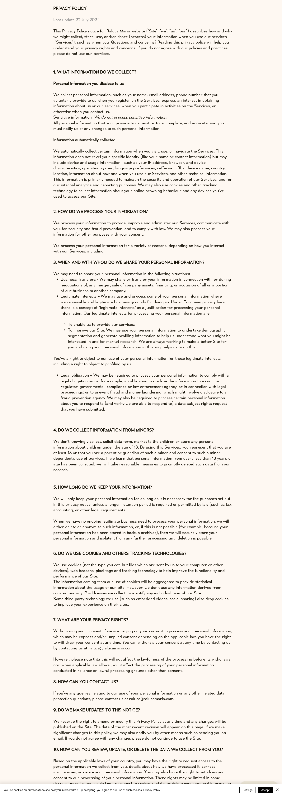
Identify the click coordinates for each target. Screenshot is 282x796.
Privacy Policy (151, 790)
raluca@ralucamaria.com (110, 647)
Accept (265, 790)
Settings (247, 790)
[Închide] (277, 790)
